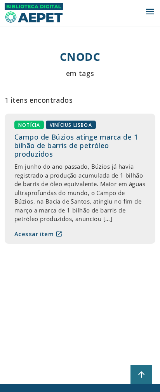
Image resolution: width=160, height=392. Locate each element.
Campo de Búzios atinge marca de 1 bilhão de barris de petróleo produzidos (76, 145)
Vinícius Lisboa (71, 125)
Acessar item (38, 234)
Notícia (29, 125)
